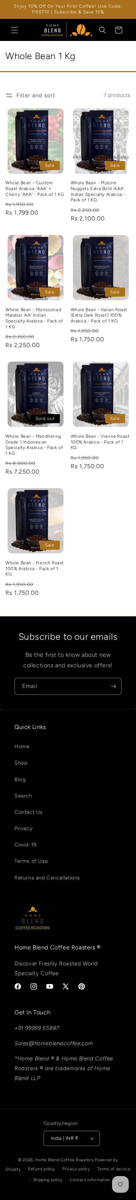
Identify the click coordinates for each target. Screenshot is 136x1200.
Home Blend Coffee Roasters (65, 1160)
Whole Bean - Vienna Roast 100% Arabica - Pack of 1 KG (100, 442)
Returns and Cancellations (47, 878)
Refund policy (41, 1169)
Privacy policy (76, 1169)
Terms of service (113, 1169)
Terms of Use (31, 861)
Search (23, 796)
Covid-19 (26, 845)
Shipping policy (48, 1180)
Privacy (23, 828)
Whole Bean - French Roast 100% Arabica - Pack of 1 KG (34, 568)
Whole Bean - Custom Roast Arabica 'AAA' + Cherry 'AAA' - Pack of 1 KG (34, 188)
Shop (21, 763)
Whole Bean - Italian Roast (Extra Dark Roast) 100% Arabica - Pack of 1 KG (99, 315)
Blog (20, 779)
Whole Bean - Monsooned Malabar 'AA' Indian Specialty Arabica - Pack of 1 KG (34, 318)
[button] (14, 30)
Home (22, 746)
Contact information (90, 1180)
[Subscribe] (113, 686)
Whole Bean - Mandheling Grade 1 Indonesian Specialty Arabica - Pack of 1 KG (34, 445)
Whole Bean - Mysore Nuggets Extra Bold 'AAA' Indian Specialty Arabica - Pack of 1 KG (98, 191)
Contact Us (29, 812)
